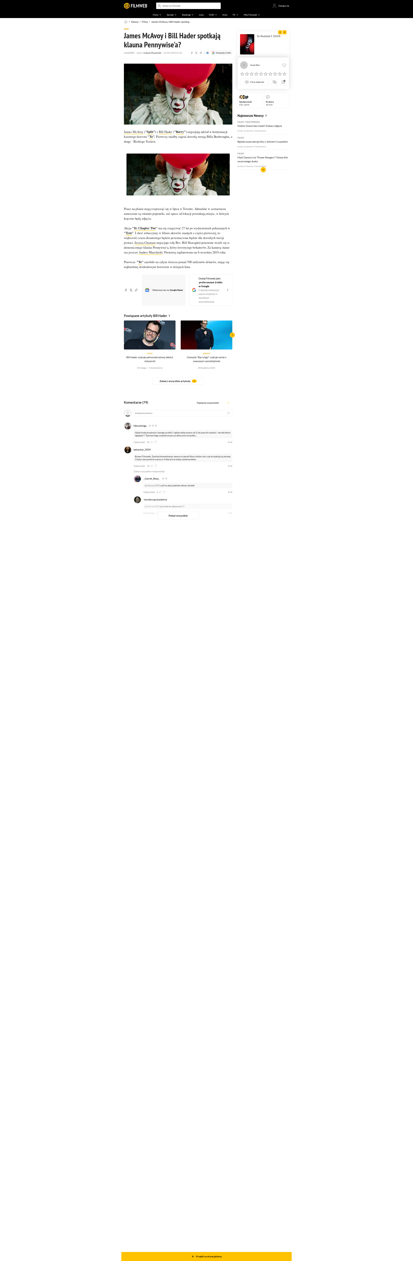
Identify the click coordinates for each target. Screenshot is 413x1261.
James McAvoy (133, 132)
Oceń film (255, 65)
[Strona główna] (126, 22)
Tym (129, 233)
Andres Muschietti (151, 252)
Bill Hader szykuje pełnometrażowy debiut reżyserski (149, 359)
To (151, 136)
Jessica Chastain (145, 242)
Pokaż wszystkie (178, 515)
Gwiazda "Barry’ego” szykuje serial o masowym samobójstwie (206, 359)
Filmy (145, 21)
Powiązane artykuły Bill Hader (145, 316)
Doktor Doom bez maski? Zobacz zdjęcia (259, 125)
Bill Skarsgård (191, 242)
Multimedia (253, 122)
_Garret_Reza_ (151, 478)
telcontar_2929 (142, 449)
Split (150, 131)
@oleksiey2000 (152, 485)
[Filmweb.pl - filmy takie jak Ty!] (135, 6)
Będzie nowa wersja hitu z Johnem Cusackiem (262, 141)
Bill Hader (165, 132)
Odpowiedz (139, 442)
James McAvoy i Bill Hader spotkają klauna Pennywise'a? (171, 21)
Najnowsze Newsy (250, 115)
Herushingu (140, 425)
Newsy (135, 21)
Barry (180, 131)
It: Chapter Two (145, 228)
